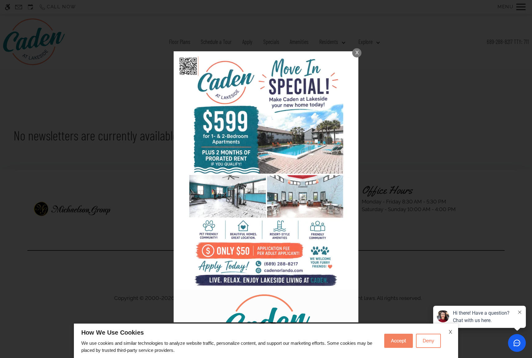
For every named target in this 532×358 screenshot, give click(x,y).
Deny (428, 341)
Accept (398, 341)
